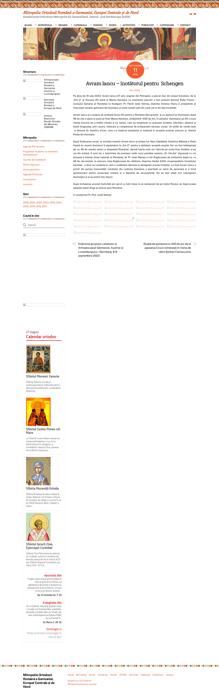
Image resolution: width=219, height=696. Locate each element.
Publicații (147, 25)
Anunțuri (27, 184)
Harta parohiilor (31, 169)
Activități (129, 25)
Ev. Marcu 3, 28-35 (52, 622)
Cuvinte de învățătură (34, 159)
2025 (32, 202)
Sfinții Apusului (31, 164)
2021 (58, 202)
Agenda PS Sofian (32, 174)
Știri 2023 (134, 90)
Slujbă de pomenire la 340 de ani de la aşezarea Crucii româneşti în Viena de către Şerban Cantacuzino (167, 247)
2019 (32, 206)
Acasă (28, 25)
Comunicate (29, 179)
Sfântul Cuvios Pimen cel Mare (43, 430)
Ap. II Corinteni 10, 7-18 (49, 594)
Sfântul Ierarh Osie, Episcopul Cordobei (39, 545)
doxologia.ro (54, 629)
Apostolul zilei (53, 575)
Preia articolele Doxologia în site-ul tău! (44, 635)
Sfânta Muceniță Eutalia (42, 488)
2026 (25, 202)
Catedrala (80, 25)
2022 (52, 202)
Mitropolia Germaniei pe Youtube (82, 684)
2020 (25, 206)
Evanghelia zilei (52, 603)
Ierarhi (62, 25)
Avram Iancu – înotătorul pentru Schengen (134, 83)
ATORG (112, 25)
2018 (38, 206)
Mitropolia (45, 25)
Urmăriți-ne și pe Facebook (79, 681)
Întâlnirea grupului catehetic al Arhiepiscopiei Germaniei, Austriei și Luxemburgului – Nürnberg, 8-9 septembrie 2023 (100, 249)
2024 (39, 202)
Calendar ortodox (41, 337)
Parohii (97, 25)
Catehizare (167, 25)
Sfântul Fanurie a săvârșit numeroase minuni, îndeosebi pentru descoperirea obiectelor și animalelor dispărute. (43, 386)
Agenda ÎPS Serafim (33, 146)
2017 (44, 206)
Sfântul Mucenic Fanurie (42, 376)
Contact (185, 25)
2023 (46, 202)
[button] (27, 43)
